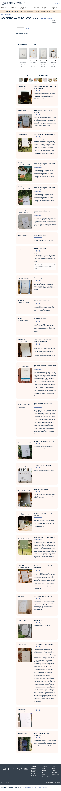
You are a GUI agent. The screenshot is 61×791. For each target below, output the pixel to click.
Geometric (20, 28)
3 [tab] (39, 70)
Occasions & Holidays (23, 8)
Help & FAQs (54, 772)
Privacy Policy (38, 787)
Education (33, 775)
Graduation (4, 7)
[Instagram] (9, 782)
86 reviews (50, 18)
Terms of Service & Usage (28, 787)
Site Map (45, 787)
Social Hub (44, 770)
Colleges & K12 (54, 8)
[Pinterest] (7, 782)
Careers (43, 774)
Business (36, 7)
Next (58, 57)
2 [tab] (37, 70)
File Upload (54, 770)
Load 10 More (37, 756)
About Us (44, 768)
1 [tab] (36, 70)
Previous (17, 57)
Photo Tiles (44, 8)
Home (2, 14)
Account (53, 768)
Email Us (58, 782)
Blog (42, 772)
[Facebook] (5, 782)
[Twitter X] (4, 782)
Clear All (27, 28)
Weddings (13, 7)
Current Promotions (46, 776)
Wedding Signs (8, 14)
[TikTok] (2, 782)
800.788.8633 (50, 782)
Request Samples (55, 774)
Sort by (53, 20)
